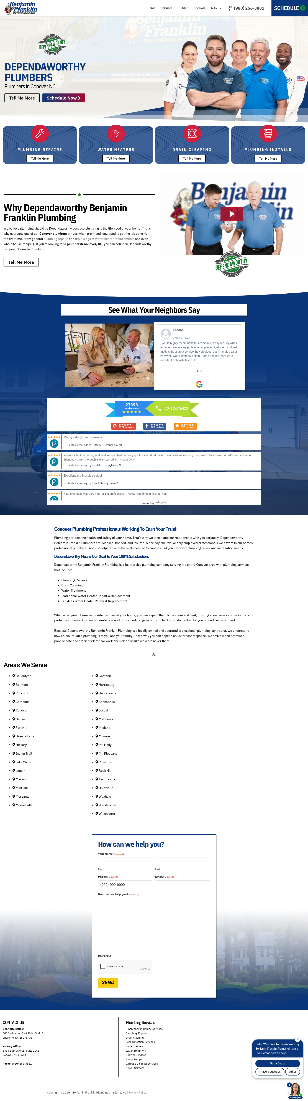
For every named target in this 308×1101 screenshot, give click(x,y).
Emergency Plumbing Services (144, 1029)
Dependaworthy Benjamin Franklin (22, 8)
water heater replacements (114, 239)
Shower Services (136, 1055)
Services (166, 8)
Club (185, 8)
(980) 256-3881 (249, 8)
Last (157, 869)
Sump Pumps (134, 1059)
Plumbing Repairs (136, 1033)
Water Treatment (136, 1050)
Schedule (286, 7)
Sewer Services (135, 1068)
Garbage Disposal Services (142, 1063)
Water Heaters (134, 1046)
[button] (198, 371)
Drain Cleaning (135, 1037)
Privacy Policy (137, 1092)
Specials (199, 8)
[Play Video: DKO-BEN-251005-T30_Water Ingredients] (231, 214)
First (100, 869)
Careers (218, 8)
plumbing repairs (56, 239)
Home (151, 8)
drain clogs (83, 239)
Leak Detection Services (140, 1042)
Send (108, 982)
